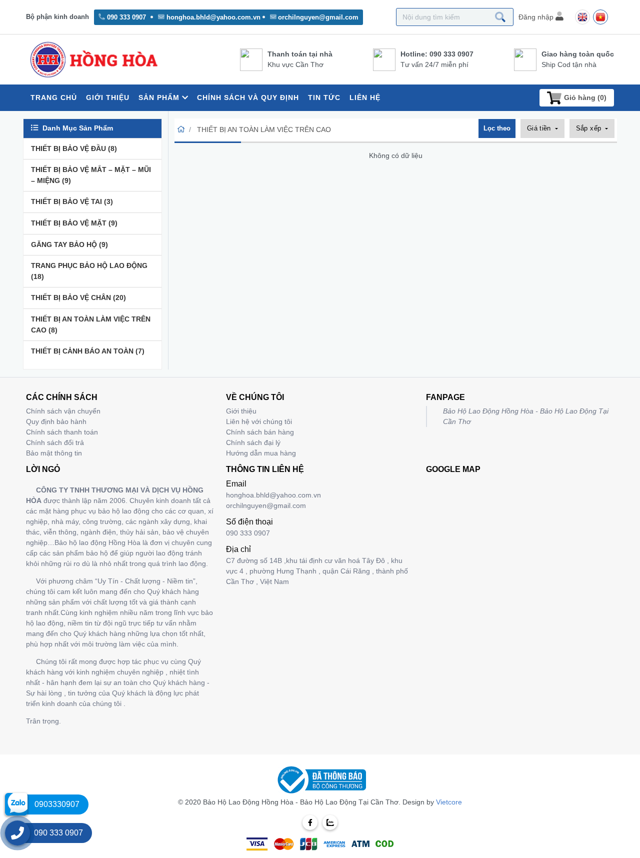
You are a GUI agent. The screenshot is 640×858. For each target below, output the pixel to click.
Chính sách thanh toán (62, 432)
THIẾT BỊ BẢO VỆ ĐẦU (74, 148)
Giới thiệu (241, 411)
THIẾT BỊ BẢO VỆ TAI (72, 202)
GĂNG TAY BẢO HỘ (69, 244)
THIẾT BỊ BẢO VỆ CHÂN (78, 298)
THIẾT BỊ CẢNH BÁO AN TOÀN (87, 351)
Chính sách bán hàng (260, 432)
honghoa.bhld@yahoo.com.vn (213, 17)
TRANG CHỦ (53, 98)
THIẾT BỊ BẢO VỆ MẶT (74, 223)
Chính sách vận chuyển (63, 411)
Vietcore (449, 802)
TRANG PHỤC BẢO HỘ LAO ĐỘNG (89, 271)
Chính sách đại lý (253, 442)
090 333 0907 (126, 17)
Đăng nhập (537, 17)
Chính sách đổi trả (55, 442)
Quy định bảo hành (56, 422)
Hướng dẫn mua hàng (261, 453)
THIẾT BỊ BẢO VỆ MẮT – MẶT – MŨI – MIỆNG (91, 175)
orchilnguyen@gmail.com (318, 17)
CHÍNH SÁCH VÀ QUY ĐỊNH (248, 98)
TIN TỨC (324, 98)
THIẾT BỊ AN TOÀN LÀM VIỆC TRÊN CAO (90, 324)
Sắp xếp (590, 128)
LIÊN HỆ (365, 98)
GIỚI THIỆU (108, 98)
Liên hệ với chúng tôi (259, 422)
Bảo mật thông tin (54, 453)
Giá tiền (540, 128)
